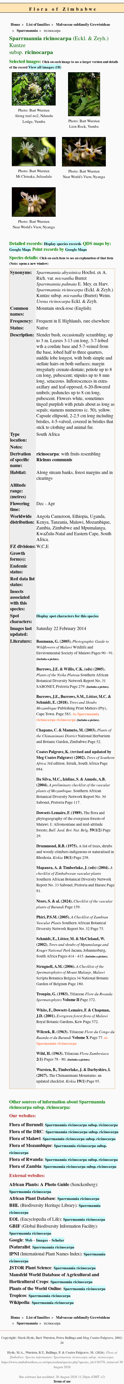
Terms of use (62, 1381)
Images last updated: (21, 631)
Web (28, 1240)
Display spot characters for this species (67, 615)
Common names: (19, 311)
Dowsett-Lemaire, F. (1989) (59, 813)
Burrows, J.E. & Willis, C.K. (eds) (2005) (70, 669)
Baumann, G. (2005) (53, 641)
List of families (38, 24)
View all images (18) (44, 67)
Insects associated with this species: (20, 600)
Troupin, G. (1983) (52, 994)
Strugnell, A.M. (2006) (55, 966)
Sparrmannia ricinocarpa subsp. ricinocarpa (81, 1124)
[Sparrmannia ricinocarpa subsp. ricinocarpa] (34, 88)
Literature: (21, 641)
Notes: (16, 446)
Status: (17, 327)
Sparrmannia (27, 30)
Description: (22, 334)
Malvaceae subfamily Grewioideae (83, 24)
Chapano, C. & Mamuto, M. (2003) (65, 730)
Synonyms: (21, 272)
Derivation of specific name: (20, 459)
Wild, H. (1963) (49, 1053)
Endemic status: (18, 568)
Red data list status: (22, 581)
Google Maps (20, 249)
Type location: (18, 437)
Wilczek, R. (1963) (51, 1032)
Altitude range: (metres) (18, 490)
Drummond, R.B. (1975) (56, 846)
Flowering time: (19, 506)
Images (42, 1240)
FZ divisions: (22, 546)
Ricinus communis (54, 459)
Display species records (62, 243)
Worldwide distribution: (22, 519)
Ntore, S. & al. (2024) (54, 901)
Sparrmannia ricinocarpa (30, 1191)
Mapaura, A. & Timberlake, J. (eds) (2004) (72, 867)
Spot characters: (21, 618)
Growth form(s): (18, 556)
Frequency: (21, 320)
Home (15, 24)
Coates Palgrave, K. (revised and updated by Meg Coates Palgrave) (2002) (73, 754)
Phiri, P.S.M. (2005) (52, 917)
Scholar (58, 1240)
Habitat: (18, 472)
